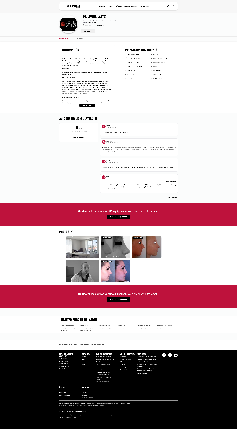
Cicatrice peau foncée (125, 359)
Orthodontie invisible (125, 361)
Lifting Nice (121, 328)
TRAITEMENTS (101, 6)
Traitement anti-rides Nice (144, 325)
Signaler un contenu (64, 395)
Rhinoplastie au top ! (142, 373)
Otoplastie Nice (142, 328)
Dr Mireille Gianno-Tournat (66, 366)
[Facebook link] (170, 356)
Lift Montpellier (99, 369)
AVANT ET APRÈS (144, 6)
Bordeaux (84, 367)
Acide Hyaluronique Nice (67, 325)
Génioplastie (157, 74)
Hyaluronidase (123, 369)
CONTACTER (88, 31)
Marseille (84, 364)
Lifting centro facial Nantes (103, 372)
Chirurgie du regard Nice (102, 361)
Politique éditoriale (118, 415)
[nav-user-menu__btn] (173, 6)
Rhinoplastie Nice (84, 325)
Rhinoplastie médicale (133, 62)
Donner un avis (78, 138)
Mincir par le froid (124, 364)
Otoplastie (130, 74)
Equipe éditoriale (63, 392)
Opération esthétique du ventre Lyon (105, 359)
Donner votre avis (92, 22)
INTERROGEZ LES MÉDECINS (131, 6)
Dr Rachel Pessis (63, 361)
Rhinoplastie (131, 70)
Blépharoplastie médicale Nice (107, 328)
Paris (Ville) (85, 356)
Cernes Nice (121, 325)
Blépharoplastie (157, 70)
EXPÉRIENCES (118, 6)
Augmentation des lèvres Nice (164, 325)
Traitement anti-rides (133, 58)
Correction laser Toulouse (102, 381)
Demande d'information (118, 217)
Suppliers (84, 395)
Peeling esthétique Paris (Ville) (103, 356)
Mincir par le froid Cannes (102, 374)
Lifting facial (123, 356)
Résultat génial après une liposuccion (146, 359)
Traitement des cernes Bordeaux (104, 367)
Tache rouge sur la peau (126, 367)
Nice (83, 361)
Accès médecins (86, 390)
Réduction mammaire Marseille (103, 364)
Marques (84, 392)
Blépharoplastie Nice (104, 325)
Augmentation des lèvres (160, 58)
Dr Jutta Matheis (63, 363)
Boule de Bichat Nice (85, 330)
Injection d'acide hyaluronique (144, 361)
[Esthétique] (74, 6)
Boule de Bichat (158, 78)
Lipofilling (130, 78)
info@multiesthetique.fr (79, 411)
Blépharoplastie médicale (134, 66)
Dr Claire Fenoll (63, 369)
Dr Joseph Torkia (63, 358)
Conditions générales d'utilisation (68, 417)
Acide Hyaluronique (133, 54)
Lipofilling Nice (64, 330)
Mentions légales (107, 415)
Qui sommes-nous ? (64, 390)
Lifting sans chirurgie (159, 62)
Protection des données (65, 415)
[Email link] (176, 355)
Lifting (155, 66)
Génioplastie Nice (161, 328)
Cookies (87, 415)
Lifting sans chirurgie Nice (86, 328)
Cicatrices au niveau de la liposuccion (146, 356)
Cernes (155, 54)
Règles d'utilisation (78, 415)
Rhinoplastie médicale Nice (68, 328)
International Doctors (87, 397)
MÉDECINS (110, 6)
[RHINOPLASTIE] (115, 247)
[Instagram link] (164, 356)
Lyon (83, 359)
